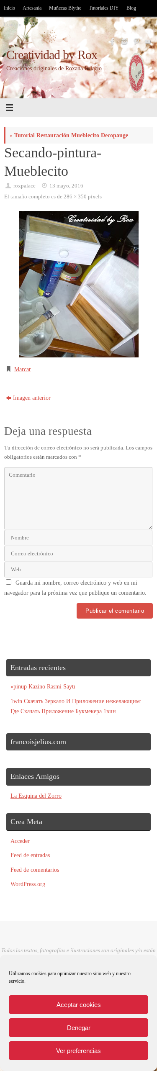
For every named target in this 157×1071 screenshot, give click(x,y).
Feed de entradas (30, 855)
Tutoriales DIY (104, 8)
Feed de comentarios (34, 869)
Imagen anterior (32, 397)
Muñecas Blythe (65, 8)
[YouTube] (147, 41)
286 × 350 (75, 196)
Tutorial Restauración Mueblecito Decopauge (69, 135)
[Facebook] (112, 41)
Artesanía (32, 8)
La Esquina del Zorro (36, 795)
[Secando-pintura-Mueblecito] (78, 284)
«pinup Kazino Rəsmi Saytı (42, 686)
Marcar (22, 369)
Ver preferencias (78, 1050)
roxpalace (24, 185)
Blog (131, 8)
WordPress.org (27, 884)
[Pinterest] (135, 41)
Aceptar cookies (79, 1004)
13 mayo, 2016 (66, 185)
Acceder (20, 840)
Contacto (12, 25)
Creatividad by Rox (52, 55)
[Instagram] (123, 41)
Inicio (9, 8)
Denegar (78, 1027)
